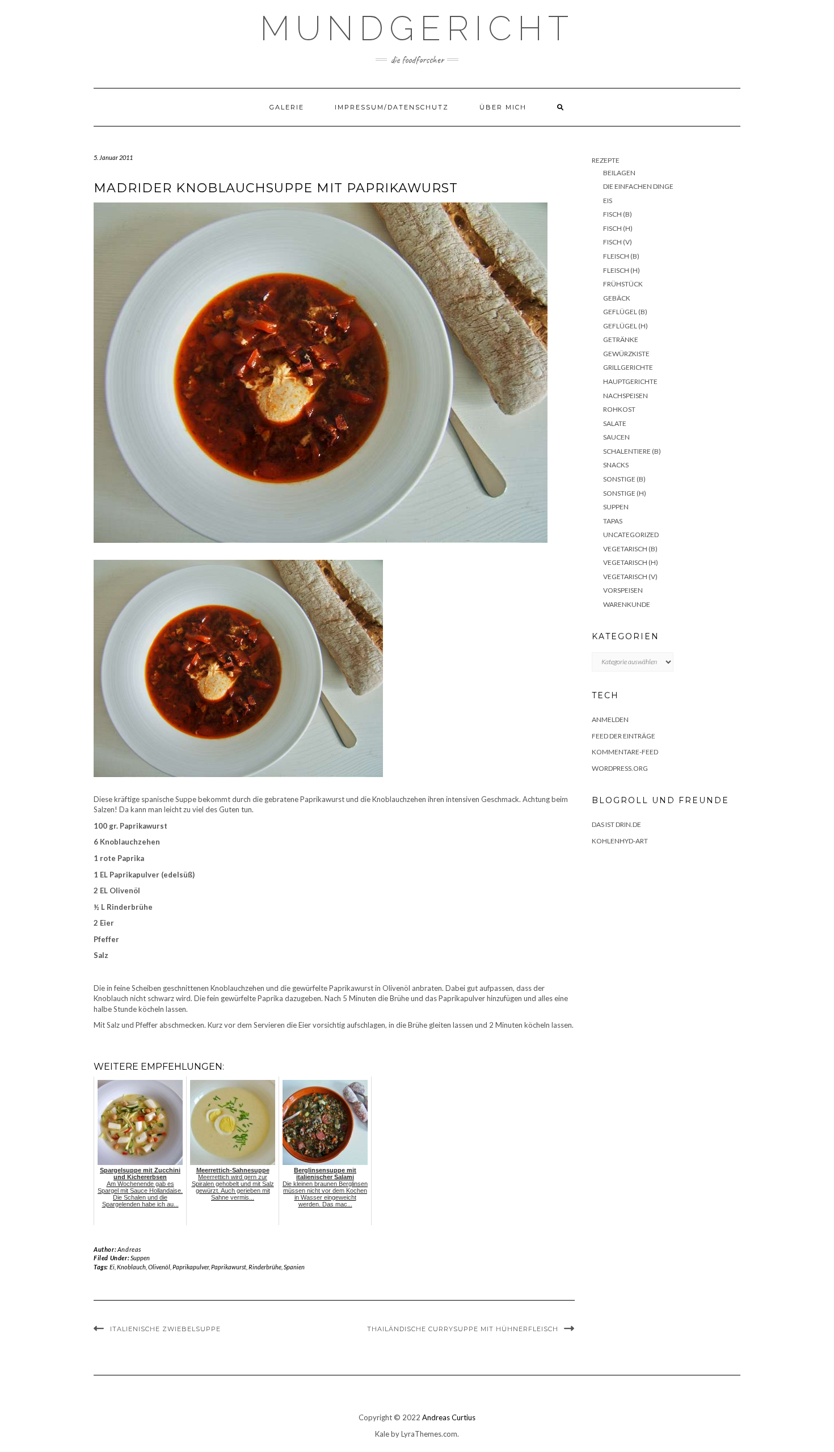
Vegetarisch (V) (630, 576)
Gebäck (616, 298)
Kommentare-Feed (625, 752)
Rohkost (619, 409)
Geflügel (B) (625, 311)
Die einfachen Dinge (638, 186)
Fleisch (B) (621, 256)
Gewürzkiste (626, 353)
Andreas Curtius (448, 1417)
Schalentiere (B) (632, 451)
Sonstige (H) (624, 493)
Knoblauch (131, 1266)
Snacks (616, 465)
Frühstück (623, 284)
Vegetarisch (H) (630, 562)
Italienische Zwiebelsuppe (165, 1329)
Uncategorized (631, 534)
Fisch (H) (618, 228)
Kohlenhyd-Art (620, 841)
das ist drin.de (616, 824)
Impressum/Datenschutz (392, 107)
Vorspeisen (623, 590)
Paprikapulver (190, 1266)
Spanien (294, 1266)
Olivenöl (159, 1266)
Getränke (620, 339)
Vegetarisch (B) (630, 548)
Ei (112, 1266)
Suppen (140, 1257)
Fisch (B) (617, 214)
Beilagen (619, 172)
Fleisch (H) (621, 270)
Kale (382, 1433)
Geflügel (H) (625, 326)
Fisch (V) (617, 242)
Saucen (616, 437)
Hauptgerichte (630, 381)
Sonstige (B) (624, 479)
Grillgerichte (628, 367)
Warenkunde (626, 604)
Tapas (612, 521)
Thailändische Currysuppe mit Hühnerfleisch (462, 1329)
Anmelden (610, 719)
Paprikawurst (228, 1266)
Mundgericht (417, 28)
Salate (614, 423)
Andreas (129, 1249)
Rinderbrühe (264, 1266)
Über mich (502, 107)
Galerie (286, 107)
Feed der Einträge (623, 736)
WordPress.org (620, 768)
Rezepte (606, 160)
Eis (607, 200)
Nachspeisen (625, 395)
